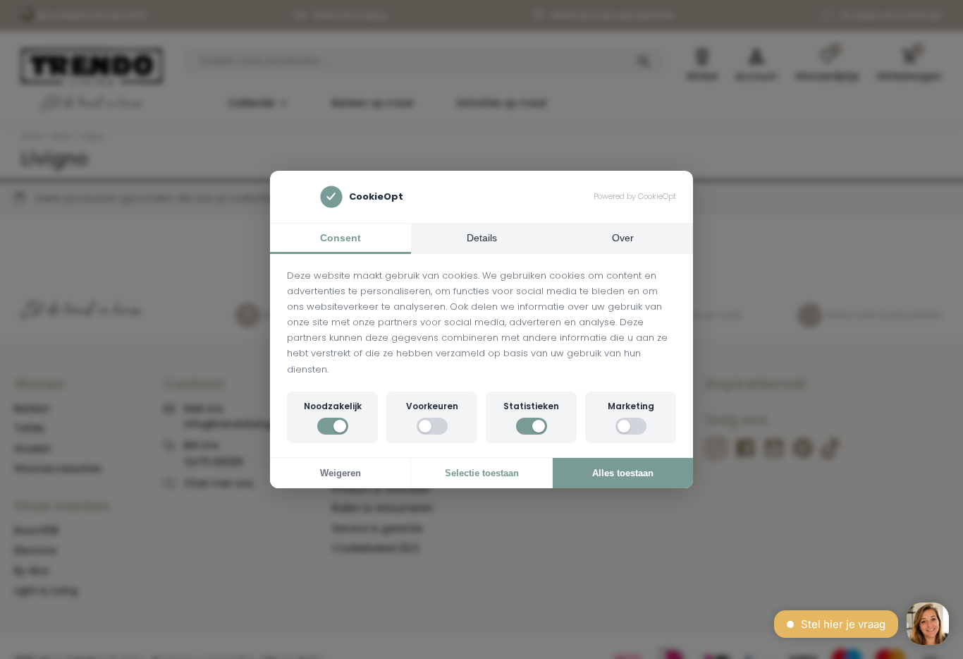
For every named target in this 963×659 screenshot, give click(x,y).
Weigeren (340, 473)
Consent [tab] (340, 237)
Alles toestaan (623, 473)
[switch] (332, 426)
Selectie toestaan (482, 473)
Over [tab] (623, 237)
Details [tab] (482, 237)
